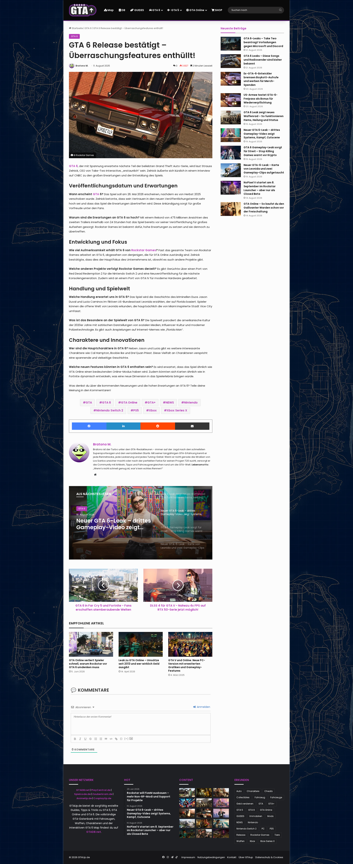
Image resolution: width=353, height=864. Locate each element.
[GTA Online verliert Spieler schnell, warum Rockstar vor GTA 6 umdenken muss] (91, 644)
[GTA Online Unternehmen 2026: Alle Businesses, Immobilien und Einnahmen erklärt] (204, 813)
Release (240, 834)
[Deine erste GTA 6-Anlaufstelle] (83, 10)
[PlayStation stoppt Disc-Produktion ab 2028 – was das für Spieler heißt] (221, 813)
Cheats (268, 791)
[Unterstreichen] (85, 739)
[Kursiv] (80, 739)
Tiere (277, 834)
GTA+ (151, 402)
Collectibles (242, 797)
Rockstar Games (259, 834)
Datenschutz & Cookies (269, 857)
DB (123, 10)
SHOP (218, 10)
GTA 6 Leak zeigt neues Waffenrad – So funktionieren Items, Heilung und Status (264, 116)
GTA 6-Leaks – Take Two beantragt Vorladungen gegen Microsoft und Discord (263, 42)
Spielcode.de (82, 794)
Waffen (240, 841)
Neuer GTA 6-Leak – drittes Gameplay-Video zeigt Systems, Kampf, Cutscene (262, 133)
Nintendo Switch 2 (109, 410)
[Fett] (75, 739)
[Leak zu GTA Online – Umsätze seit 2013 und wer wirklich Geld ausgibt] (141, 644)
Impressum (188, 857)
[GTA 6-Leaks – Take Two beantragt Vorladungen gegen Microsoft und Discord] (231, 44)
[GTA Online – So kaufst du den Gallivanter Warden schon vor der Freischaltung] (231, 209)
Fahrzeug (260, 797)
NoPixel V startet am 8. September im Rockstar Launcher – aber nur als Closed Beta (260, 188)
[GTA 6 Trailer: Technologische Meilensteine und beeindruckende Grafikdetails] (204, 792)
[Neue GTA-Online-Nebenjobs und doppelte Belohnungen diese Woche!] (187, 792)
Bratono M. (82, 65)
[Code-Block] (111, 739)
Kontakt (231, 857)
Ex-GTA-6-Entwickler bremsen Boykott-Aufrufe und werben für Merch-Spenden (261, 79)
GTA (89, 402)
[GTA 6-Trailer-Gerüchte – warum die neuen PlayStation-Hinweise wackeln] (221, 792)
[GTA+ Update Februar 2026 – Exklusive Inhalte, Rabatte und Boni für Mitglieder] (221, 802)
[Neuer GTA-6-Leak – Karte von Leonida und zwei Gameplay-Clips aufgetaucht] (231, 170)
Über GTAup (246, 857)
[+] (126, 738)
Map (110, 10)
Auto (239, 791)
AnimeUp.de (84, 798)
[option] (140, 523)
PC (263, 828)
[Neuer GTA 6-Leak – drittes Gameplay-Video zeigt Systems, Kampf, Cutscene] (231, 135)
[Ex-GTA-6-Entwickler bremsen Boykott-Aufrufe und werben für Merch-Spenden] (231, 79)
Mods (270, 816)
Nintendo (191, 402)
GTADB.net (83, 790)
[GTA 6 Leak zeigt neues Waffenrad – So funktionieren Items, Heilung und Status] (231, 117)
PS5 (136, 410)
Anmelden (203, 707)
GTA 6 (156, 10)
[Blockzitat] (105, 739)
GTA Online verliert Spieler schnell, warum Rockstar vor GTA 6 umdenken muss (88, 663)
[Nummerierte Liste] (95, 739)
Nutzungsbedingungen (211, 857)
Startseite (77, 28)
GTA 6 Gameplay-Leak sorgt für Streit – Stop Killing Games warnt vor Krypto (109, 524)
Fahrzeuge (276, 797)
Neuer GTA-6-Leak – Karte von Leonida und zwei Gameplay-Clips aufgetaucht (264, 169)
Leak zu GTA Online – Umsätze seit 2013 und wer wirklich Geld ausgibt (139, 663)
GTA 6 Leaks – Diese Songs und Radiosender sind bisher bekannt (263, 59)
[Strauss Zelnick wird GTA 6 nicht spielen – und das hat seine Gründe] (204, 802)
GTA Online (196, 10)
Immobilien (255, 816)
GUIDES (139, 10)
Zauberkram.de (102, 794)
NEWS (170, 402)
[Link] (116, 739)
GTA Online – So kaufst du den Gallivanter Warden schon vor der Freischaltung (264, 207)
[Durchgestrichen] (90, 739)
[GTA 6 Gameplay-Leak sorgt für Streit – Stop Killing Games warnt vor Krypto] (231, 152)
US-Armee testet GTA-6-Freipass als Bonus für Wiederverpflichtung (260, 98)
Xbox (153, 410)
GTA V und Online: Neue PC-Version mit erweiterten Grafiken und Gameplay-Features (186, 665)
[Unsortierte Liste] (100, 739)
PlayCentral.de (100, 790)
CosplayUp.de (102, 798)
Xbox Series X (177, 410)
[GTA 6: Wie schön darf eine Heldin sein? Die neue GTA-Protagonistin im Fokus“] (204, 823)
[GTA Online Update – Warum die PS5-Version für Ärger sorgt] (221, 833)
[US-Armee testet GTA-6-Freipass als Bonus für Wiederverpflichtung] (231, 100)
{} (121, 738)
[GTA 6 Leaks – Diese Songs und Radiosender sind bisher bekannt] (231, 61)
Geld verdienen (244, 803)
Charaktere (253, 791)
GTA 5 (175, 10)
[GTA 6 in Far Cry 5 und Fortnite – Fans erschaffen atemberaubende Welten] (187, 823)
